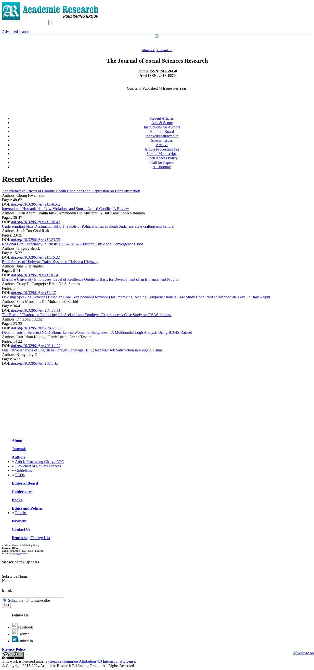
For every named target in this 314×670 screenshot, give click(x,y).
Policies (21, 513)
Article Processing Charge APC (39, 462)
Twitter (23, 634)
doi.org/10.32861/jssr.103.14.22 (35, 346)
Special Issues (162, 140)
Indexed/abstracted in (161, 136)
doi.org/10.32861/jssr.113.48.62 (35, 204)
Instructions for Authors (162, 127)
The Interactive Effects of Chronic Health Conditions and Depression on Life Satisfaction (71, 191)
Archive (162, 145)
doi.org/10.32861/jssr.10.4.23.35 (36, 328)
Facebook (25, 627)
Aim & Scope (162, 123)
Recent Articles (162, 118)
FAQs (20, 475)
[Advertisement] (149, 400)
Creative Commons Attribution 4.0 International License (91, 661)
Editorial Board (162, 131)
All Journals (162, 167)
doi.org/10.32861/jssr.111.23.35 (35, 239)
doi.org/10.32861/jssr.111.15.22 (35, 257)
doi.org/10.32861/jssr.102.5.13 (34, 363)
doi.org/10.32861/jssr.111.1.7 (33, 293)
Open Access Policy (162, 158)
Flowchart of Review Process (38, 466)
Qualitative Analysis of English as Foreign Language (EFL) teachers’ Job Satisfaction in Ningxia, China (82, 350)
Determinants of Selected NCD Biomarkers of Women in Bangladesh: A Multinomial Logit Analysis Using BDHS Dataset (97, 332)
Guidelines (23, 470)
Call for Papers (161, 162)
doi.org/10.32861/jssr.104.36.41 (35, 310)
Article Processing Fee (161, 149)
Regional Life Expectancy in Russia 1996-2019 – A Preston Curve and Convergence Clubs (72, 244)
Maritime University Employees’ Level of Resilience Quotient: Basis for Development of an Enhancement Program (91, 279)
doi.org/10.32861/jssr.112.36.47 (35, 222)
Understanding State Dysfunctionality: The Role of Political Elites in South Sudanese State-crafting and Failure (87, 226)
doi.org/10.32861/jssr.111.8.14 (34, 275)
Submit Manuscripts (161, 154)
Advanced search (15, 31)
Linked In (25, 641)
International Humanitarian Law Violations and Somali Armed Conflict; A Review (65, 209)
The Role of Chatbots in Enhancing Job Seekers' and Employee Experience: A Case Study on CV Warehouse (86, 315)
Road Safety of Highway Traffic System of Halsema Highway (50, 262)
